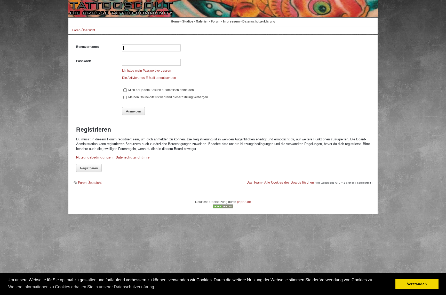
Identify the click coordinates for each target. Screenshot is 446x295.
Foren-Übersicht (83, 30)
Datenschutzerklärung (258, 21)
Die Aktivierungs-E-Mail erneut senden (149, 78)
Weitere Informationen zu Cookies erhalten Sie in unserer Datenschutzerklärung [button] (81, 287)
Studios (187, 21)
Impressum (231, 21)
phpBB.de (244, 202)
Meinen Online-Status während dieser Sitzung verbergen (168, 97)
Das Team (254, 182)
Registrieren (89, 168)
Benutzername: (87, 47)
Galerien (202, 21)
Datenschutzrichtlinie (132, 157)
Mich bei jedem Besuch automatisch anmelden (161, 90)
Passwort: (83, 61)
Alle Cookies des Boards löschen (289, 182)
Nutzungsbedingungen (94, 157)
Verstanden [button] (417, 284)
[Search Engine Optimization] (223, 207)
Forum (215, 21)
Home (175, 21)
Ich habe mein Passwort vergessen (146, 70)
